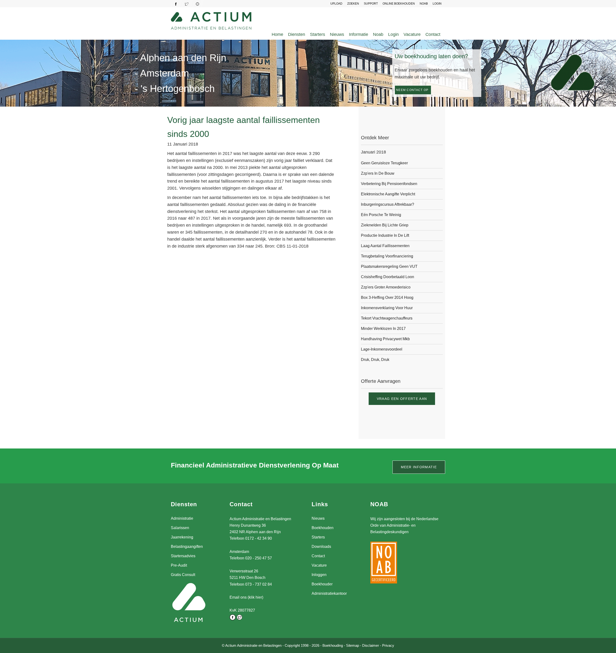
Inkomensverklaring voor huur (387, 308)
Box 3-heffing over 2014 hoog (387, 297)
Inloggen (319, 575)
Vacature (412, 34)
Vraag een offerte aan (402, 399)
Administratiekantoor (329, 593)
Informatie (358, 34)
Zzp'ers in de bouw (377, 173)
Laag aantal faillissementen (385, 246)
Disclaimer (370, 645)
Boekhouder (322, 584)
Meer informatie (419, 467)
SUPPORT (371, 3)
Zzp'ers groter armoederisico (386, 287)
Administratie (182, 518)
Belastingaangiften (187, 546)
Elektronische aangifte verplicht (388, 194)
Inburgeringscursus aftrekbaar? (387, 204)
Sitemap (352, 645)
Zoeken (353, 3)
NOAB (424, 3)
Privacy (388, 645)
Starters (317, 34)
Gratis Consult (183, 575)
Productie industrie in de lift (385, 235)
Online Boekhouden (399, 3)
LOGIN (437, 3)
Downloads (321, 546)
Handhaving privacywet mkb (385, 339)
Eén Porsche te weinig (381, 215)
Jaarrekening (182, 537)
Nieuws (337, 34)
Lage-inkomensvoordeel (381, 349)
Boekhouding (332, 645)
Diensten (296, 34)
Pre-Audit (179, 565)
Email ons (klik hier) (246, 597)
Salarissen (180, 528)
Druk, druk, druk (375, 360)
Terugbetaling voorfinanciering (387, 256)
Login (393, 34)
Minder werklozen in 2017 (383, 328)
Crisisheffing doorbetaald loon (387, 277)
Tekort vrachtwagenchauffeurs (386, 318)
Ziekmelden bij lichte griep (384, 225)
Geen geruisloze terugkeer (384, 163)
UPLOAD (336, 3)
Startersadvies (183, 556)
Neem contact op (412, 90)
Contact (432, 34)
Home (277, 34)
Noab (378, 34)
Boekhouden (323, 528)
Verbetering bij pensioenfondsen (389, 184)
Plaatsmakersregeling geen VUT (389, 266)
